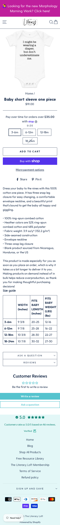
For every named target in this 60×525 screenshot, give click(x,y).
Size (30, 125)
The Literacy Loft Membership (30, 464)
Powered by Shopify (30, 522)
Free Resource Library (30, 458)
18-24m (30, 141)
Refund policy (30, 477)
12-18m (44, 132)
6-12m (29, 132)
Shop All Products (30, 452)
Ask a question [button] (30, 404)
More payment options (30, 169)
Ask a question (30, 355)
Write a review (30, 396)
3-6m (14, 132)
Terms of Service (30, 471)
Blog (30, 445)
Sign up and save (30, 488)
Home (29, 93)
